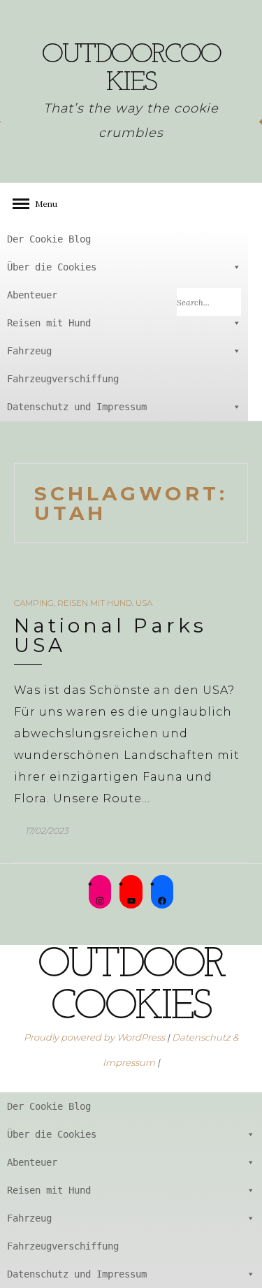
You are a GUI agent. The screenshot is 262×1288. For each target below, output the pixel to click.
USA (144, 603)
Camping (34, 603)
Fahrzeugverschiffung (63, 378)
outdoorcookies (131, 69)
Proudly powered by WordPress (94, 1037)
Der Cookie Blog (49, 239)
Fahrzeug (29, 350)
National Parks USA (110, 635)
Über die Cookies (51, 267)
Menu (42, 203)
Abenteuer (32, 295)
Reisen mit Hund (49, 322)
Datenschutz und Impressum (77, 406)
